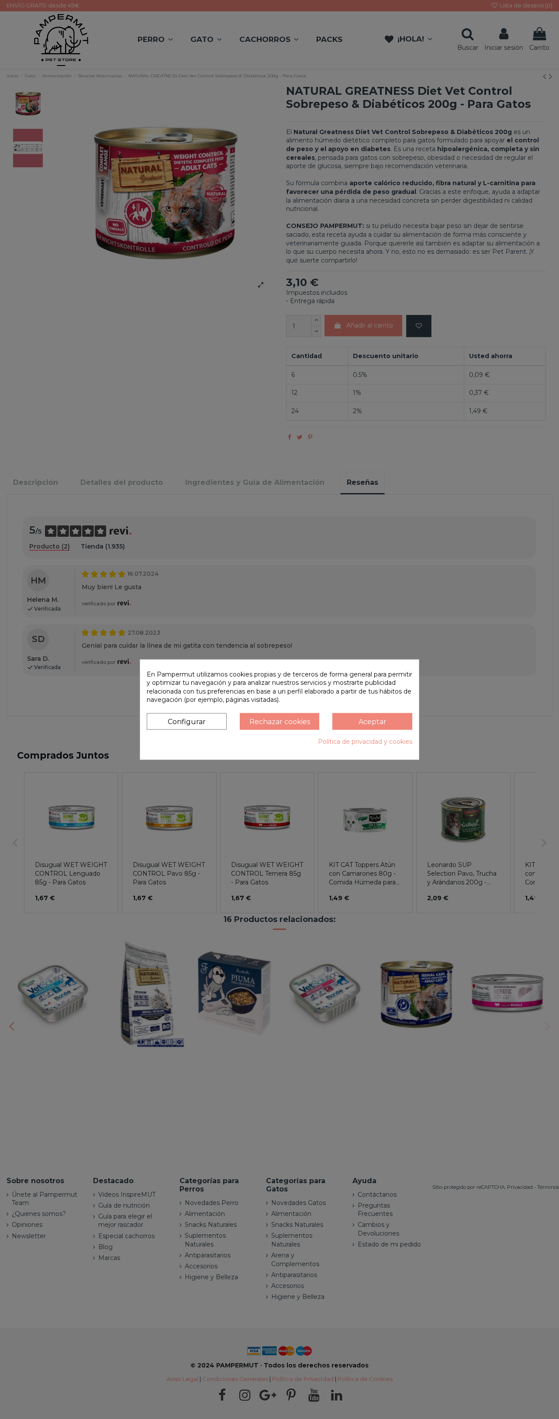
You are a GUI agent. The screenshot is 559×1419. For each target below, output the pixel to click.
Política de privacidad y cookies (365, 742)
